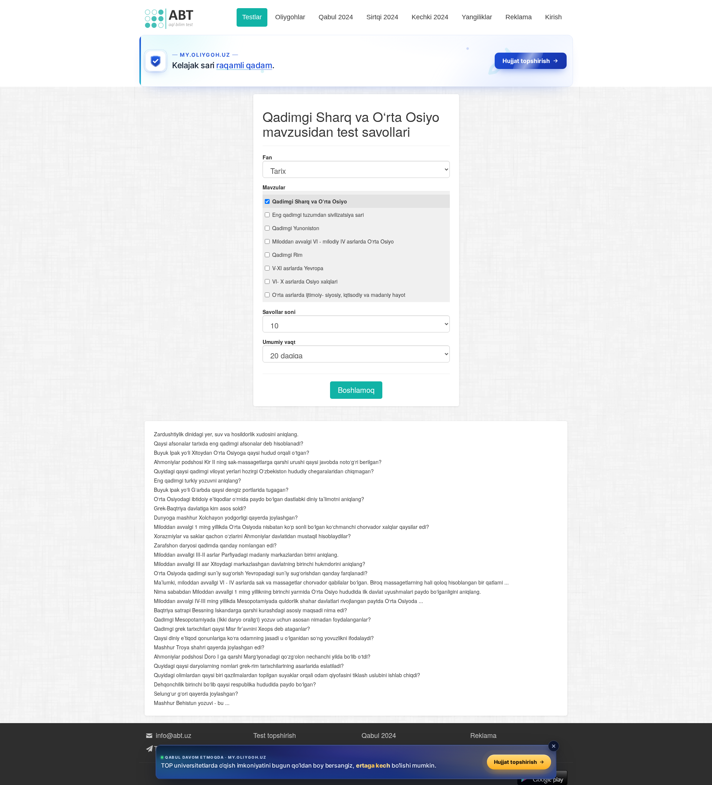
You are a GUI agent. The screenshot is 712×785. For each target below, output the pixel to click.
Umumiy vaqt (279, 341)
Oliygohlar (290, 17)
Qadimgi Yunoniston (295, 228)
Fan (267, 157)
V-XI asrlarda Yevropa (297, 268)
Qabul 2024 (336, 17)
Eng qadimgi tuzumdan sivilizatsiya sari (318, 214)
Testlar (252, 17)
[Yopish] (553, 746)
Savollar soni (279, 311)
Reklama (518, 17)
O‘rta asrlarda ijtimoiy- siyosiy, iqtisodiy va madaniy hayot (338, 294)
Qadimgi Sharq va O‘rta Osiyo (309, 201)
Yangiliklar (477, 17)
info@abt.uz (172, 735)
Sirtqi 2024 (382, 17)
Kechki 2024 (430, 17)
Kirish (553, 17)
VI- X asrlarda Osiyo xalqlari (304, 281)
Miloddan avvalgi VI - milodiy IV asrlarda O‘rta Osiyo (333, 241)
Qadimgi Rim (287, 254)
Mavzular (274, 187)
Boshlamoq (356, 389)
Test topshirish (274, 735)
